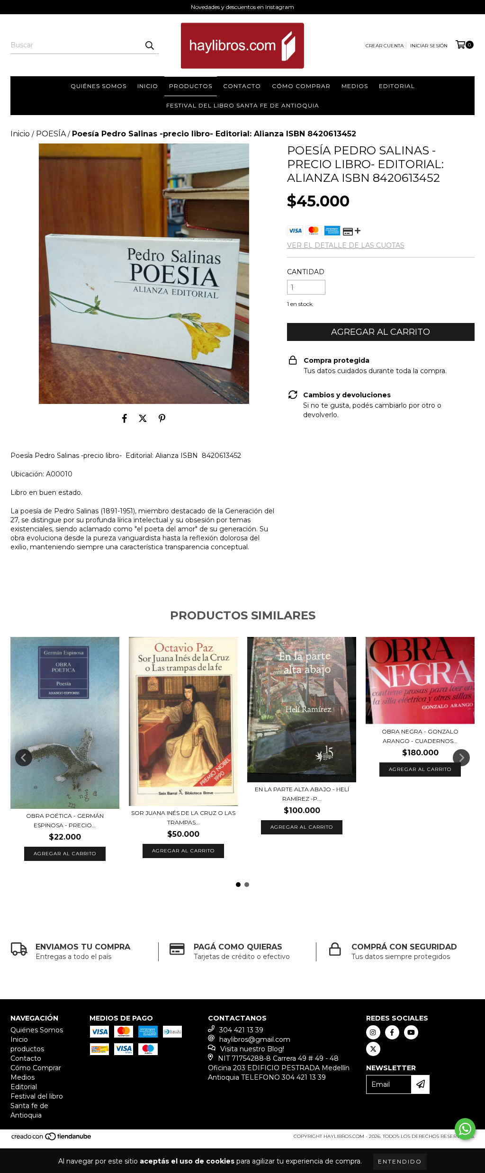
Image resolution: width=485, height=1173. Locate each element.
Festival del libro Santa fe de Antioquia (242, 105)
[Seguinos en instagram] (373, 1032)
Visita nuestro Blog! (252, 1049)
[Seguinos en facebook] (392, 1032)
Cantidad (305, 272)
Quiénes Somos (98, 86)
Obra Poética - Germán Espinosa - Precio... (65, 820)
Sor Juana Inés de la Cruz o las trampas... (183, 817)
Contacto (242, 86)
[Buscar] (149, 45)
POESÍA (51, 133)
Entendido (400, 1161)
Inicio (147, 86)
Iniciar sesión (429, 46)
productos (190, 86)
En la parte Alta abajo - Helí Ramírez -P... (302, 794)
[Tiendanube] (51, 1140)
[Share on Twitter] (142, 418)
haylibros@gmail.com (254, 1039)
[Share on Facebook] (124, 418)
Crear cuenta (385, 46)
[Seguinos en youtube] (411, 1032)
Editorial (397, 86)
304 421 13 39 (241, 1030)
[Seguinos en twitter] (373, 1049)
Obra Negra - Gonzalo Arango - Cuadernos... (420, 736)
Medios (354, 86)
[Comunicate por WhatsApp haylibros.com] (465, 1129)
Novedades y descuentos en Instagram (242, 6)
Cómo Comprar (301, 86)
